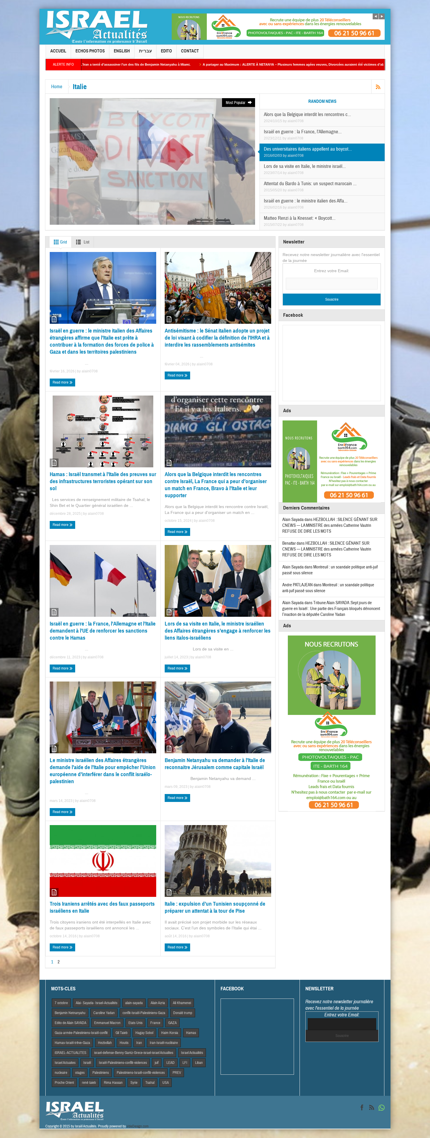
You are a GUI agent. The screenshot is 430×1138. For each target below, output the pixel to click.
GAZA (172, 1023)
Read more (61, 382)
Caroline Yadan (104, 1013)
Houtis (124, 1042)
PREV (177, 1072)
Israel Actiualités (192, 1052)
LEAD (170, 1062)
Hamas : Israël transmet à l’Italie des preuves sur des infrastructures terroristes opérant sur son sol (103, 481)
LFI (185, 1062)
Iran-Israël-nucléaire (164, 1042)
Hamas (191, 1032)
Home (56, 87)
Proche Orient (64, 1082)
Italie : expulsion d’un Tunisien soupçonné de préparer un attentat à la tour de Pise (215, 907)
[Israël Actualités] (96, 26)
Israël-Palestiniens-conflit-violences (123, 1062)
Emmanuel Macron (107, 1023)
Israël (87, 1062)
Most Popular (236, 102)
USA (165, 1082)
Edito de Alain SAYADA (70, 1023)
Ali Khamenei (182, 1003)
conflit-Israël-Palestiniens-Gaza (144, 1013)
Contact (190, 51)
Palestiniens (100, 1072)
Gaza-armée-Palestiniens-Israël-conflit (81, 1032)
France (155, 1023)
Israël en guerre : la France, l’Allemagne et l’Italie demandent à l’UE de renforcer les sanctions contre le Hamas (103, 630)
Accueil (58, 51)
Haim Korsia (169, 1032)
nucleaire (61, 1072)
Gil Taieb (122, 1032)
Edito (166, 51)
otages (80, 1072)
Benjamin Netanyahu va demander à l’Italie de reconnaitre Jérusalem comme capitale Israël (215, 764)
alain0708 (296, 121)
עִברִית (145, 51)
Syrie (133, 1082)
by (285, 121)
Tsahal (149, 1082)
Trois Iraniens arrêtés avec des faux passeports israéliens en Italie (102, 907)
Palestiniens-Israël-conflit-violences (141, 1072)
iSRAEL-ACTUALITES (70, 1052)
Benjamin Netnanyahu (70, 1013)
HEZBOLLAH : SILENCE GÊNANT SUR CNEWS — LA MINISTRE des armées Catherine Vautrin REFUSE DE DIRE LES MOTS (329, 525)
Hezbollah (105, 1042)
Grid (63, 242)
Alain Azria (158, 1003)
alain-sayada (134, 1003)
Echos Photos (90, 51)
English (122, 51)
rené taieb (89, 1082)
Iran (139, 1042)
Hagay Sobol (144, 1032)
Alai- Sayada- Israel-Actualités (96, 1003)
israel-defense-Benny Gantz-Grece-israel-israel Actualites (133, 1052)
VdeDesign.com (138, 1126)
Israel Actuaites (65, 1062)
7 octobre (61, 1003)
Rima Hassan (113, 1082)
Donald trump (182, 1013)
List (86, 242)
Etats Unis (135, 1023)
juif (157, 1062)
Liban (199, 1062)
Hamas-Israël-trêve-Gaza (72, 1042)
